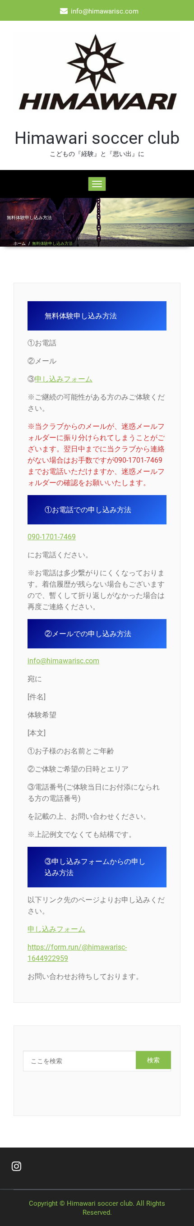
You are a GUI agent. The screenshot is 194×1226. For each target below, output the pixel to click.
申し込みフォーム (63, 379)
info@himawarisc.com (63, 661)
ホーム (20, 243)
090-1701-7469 (52, 537)
